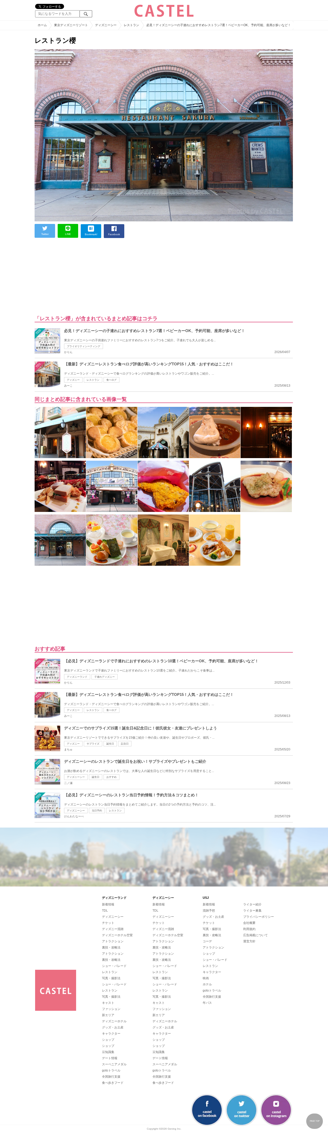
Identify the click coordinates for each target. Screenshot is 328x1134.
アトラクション (113, 941)
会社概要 (249, 923)
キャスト (108, 1003)
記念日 (125, 743)
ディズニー (73, 379)
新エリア (108, 1015)
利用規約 (249, 929)
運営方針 (249, 941)
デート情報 (109, 1058)
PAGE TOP (315, 1121)
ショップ (108, 1040)
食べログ (111, 379)
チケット (108, 923)
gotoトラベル (111, 1070)
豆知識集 (108, 1052)
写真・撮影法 (111, 978)
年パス (207, 1003)
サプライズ (93, 743)
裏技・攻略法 (111, 947)
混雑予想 (209, 910)
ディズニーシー (76, 777)
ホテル (207, 984)
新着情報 (108, 904)
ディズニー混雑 (113, 929)
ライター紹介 (252, 904)
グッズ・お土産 (113, 1027)
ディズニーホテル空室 (117, 935)
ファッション (111, 1009)
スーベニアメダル (114, 1064)
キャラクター (111, 1033)
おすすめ (111, 777)
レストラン (93, 379)
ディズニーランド (77, 676)
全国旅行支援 (111, 1076)
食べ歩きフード (113, 1083)
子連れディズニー (104, 676)
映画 (206, 978)
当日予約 (97, 810)
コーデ (207, 941)
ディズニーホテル (114, 1021)
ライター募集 (252, 910)
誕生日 (110, 743)
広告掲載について (255, 935)
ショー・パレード (114, 966)
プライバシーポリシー (258, 917)
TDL (105, 910)
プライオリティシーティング (83, 346)
